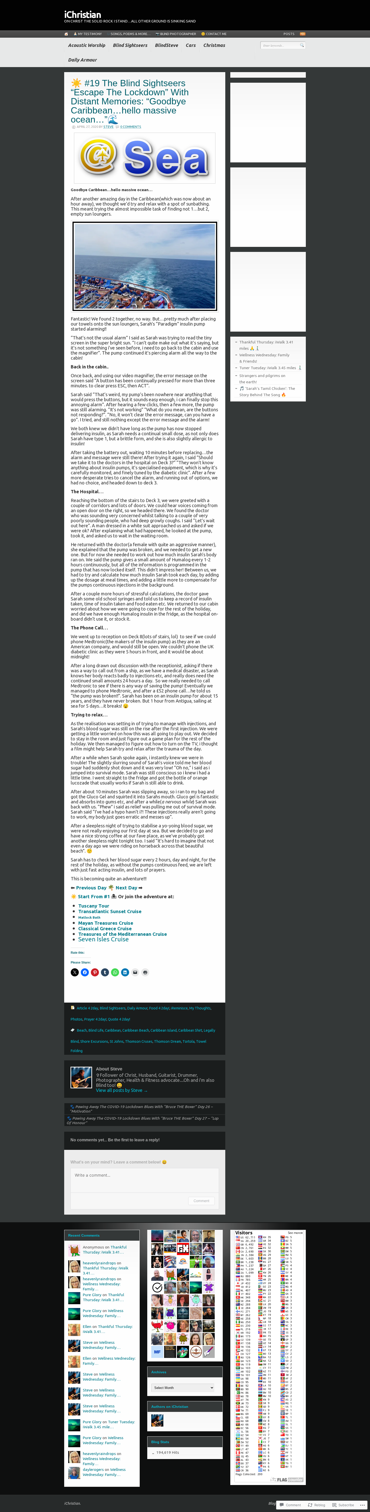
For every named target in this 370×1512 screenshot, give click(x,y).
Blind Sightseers (130, 45)
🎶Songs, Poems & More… (129, 34)
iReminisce (179, 1008)
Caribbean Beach (135, 1030)
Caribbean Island (164, 1030)
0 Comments (130, 126)
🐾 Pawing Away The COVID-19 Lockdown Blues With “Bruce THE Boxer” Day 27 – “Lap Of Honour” (142, 1120)
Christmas (214, 45)
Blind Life (95, 1030)
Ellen (87, 1326)
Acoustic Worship (86, 45)
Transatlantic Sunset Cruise (109, 911)
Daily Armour (82, 59)
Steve (108, 126)
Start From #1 (94, 896)
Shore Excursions (94, 1041)
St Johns (117, 1041)
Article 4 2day (87, 1008)
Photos (76, 1019)
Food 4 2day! (159, 1008)
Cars (191, 45)
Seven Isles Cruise (103, 939)
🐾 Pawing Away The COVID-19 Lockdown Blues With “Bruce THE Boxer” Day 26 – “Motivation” (141, 1108)
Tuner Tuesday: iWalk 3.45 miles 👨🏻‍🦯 (270, 367)
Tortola (188, 1041)
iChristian (82, 14)
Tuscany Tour (93, 906)
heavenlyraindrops (99, 1263)
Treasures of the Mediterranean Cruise (122, 934)
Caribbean (113, 1030)
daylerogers (93, 1469)
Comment (201, 1201)
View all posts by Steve (122, 1090)
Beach (82, 1030)
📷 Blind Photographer (176, 34)
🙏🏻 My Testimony (87, 34)
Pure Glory (92, 1294)
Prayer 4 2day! (95, 1019)
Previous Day (91, 887)
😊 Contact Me (214, 34)
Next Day (126, 887)
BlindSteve (166, 45)
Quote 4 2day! (119, 1019)
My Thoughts (200, 1008)
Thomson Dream (167, 1041)
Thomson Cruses (139, 1041)
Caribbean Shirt (190, 1030)
